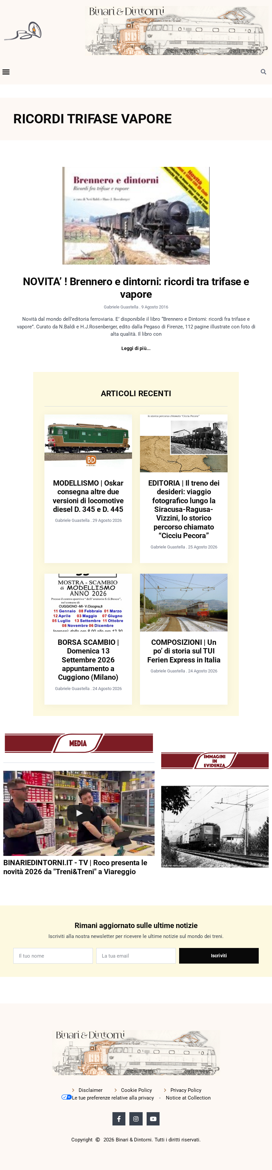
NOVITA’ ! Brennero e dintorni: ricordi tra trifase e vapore (136, 287)
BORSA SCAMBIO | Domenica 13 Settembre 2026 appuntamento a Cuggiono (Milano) (88, 660)
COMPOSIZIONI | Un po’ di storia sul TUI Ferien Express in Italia (184, 651)
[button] (6, 72)
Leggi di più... (136, 348)
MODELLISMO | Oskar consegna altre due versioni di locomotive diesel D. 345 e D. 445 (88, 496)
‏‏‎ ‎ (4, 885)
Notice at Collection (188, 1098)
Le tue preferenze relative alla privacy (113, 1098)
